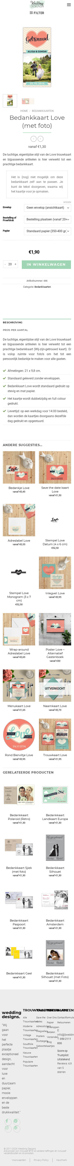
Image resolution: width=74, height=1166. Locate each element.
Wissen (67, 202)
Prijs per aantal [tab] (15, 330)
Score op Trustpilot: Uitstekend (63, 1055)
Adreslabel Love (19, 540)
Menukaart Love (19, 706)
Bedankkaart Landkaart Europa (55, 817)
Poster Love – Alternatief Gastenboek (55, 653)
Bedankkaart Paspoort (19, 922)
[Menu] (69, 4)
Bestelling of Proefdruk (9, 219)
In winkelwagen (46, 264)
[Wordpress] (16, 1129)
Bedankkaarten (43, 110)
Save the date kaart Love (55, 489)
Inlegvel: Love (55, 593)
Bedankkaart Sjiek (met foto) (19, 869)
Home (24, 110)
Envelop (7, 207)
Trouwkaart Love (55, 755)
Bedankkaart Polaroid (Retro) (19, 817)
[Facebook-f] (8, 1122)
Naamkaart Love (55, 706)
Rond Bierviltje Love (19, 755)
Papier (6, 230)
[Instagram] (8, 1129)
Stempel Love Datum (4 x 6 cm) (55, 542)
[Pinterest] (16, 1122)
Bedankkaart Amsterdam (55, 922)
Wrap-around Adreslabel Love (19, 651)
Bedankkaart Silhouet (55, 869)
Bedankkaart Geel (19, 973)
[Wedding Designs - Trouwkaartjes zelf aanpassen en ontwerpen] (37, 4)
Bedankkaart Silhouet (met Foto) (55, 975)
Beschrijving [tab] (12, 322)
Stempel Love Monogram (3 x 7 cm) (19, 596)
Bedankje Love (19, 488)
